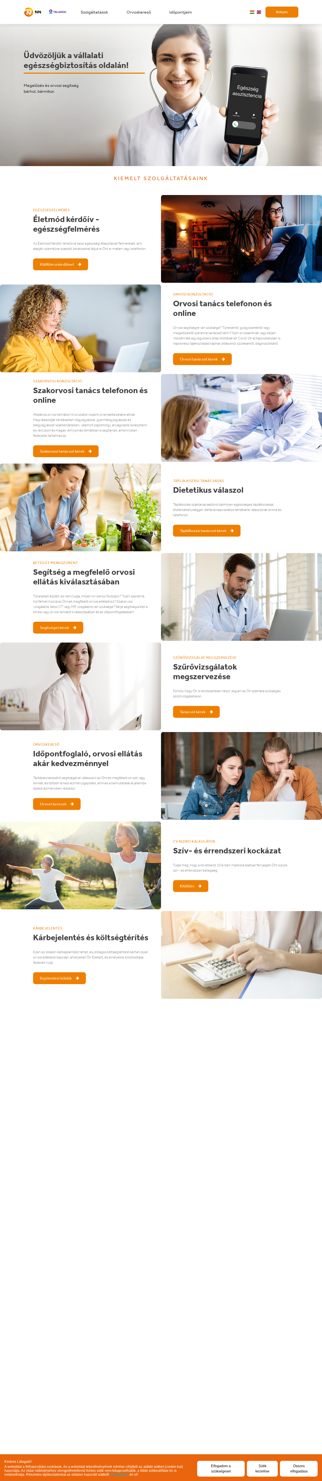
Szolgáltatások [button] (95, 12)
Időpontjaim (180, 12)
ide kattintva (119, 1474)
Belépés (282, 12)
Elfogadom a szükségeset (221, 1468)
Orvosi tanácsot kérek (199, 359)
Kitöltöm (187, 886)
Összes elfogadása (299, 1468)
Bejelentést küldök (56, 978)
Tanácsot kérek (193, 711)
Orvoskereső (139, 12)
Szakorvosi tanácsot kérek (62, 451)
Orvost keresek (53, 804)
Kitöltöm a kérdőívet (57, 264)
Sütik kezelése (262, 1468)
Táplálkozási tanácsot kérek (203, 530)
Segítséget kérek (55, 627)
